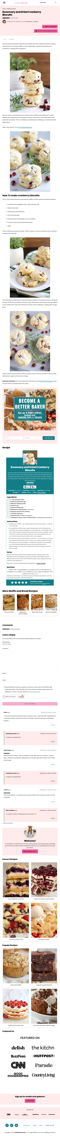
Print (27, 487)
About (40, 1125)
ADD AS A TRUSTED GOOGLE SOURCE (47, 31)
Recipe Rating (6, 642)
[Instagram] (11, 1125)
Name (4, 673)
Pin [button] (34, 487)
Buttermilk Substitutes (46, 381)
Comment (5, 648)
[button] (3, 18)
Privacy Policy (26, 1125)
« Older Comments (7, 823)
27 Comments (35, 21)
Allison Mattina (41, 492)
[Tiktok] (16, 1125)
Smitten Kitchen (41, 563)
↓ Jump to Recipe (49, 27)
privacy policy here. (35, 692)
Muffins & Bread (11, 9)
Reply (53, 725)
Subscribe (30, 1101)
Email (4, 680)
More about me (29, 851)
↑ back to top (49, 1125)
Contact (35, 1125)
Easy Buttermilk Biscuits (25, 127)
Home (4, 9)
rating (44, 583)
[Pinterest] (7, 1125)
